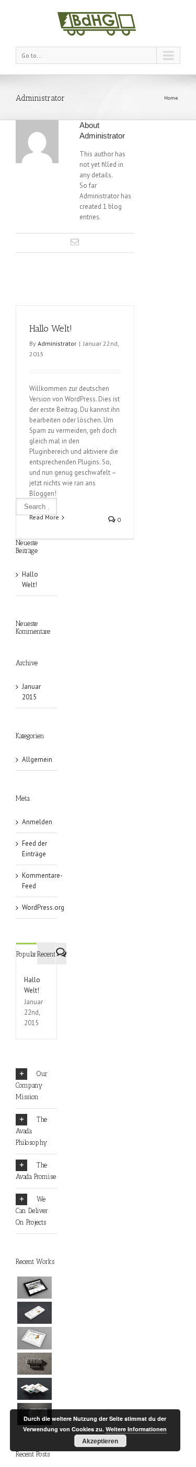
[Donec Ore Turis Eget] (34, 1287)
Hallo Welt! (50, 328)
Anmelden (37, 821)
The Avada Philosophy (31, 1130)
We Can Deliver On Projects (32, 1210)
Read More (44, 517)
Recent (46, 954)
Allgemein (37, 759)
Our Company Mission (32, 1085)
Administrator (57, 343)
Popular (26, 954)
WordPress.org (43, 907)
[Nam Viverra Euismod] (34, 1363)
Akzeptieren (100, 1440)
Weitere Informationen (136, 1429)
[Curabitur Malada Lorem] (34, 1388)
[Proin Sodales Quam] (34, 1338)
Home (171, 97)
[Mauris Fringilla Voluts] (34, 1312)
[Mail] (75, 242)
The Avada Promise (36, 1171)
